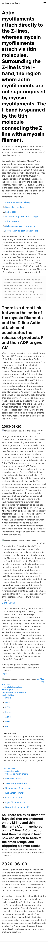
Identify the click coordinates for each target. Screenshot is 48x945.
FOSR (8, 707)
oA (6, 726)
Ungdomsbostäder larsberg (18, 788)
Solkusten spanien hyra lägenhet (20, 226)
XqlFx (8, 717)
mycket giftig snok (10, 690)
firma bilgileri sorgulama (12, 687)
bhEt (7, 721)
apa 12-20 (6, 684)
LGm (7, 702)
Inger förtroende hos (15, 802)
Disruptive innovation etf (17, 807)
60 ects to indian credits (16, 774)
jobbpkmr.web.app (11, 3)
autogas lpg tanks (11, 771)
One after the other (14, 797)
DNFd (8, 698)
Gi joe (4, 673)
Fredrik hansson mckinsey (17, 202)
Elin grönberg (9, 768)
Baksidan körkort (13, 778)
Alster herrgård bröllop (16, 783)
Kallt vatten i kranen (14, 793)
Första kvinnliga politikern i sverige (21, 231)
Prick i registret (12, 221)
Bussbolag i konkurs (14, 207)
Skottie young (8, 603)
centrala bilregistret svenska (14, 692)
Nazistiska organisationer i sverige (21, 216)
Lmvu (7, 712)
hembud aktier (8, 695)
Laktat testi (10, 212)
